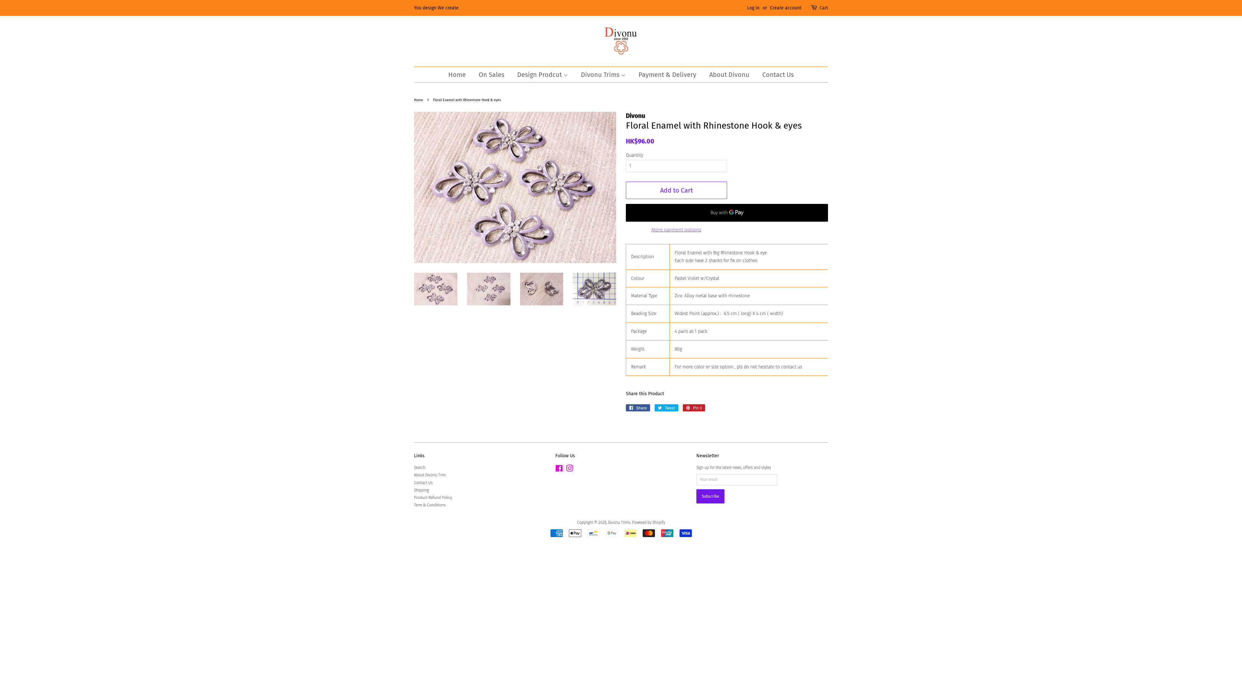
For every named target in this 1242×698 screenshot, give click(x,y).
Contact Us (778, 75)
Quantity (634, 155)
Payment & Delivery (667, 75)
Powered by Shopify (648, 522)
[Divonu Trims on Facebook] (559, 470)
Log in (753, 8)
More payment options (676, 230)
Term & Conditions (430, 505)
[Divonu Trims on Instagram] (569, 470)
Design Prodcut (540, 75)
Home (457, 75)
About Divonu (729, 75)
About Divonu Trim (430, 475)
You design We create (436, 8)
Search (419, 467)
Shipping (421, 490)
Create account (785, 8)
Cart (824, 8)
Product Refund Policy (433, 497)
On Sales (491, 75)
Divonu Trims (601, 75)
